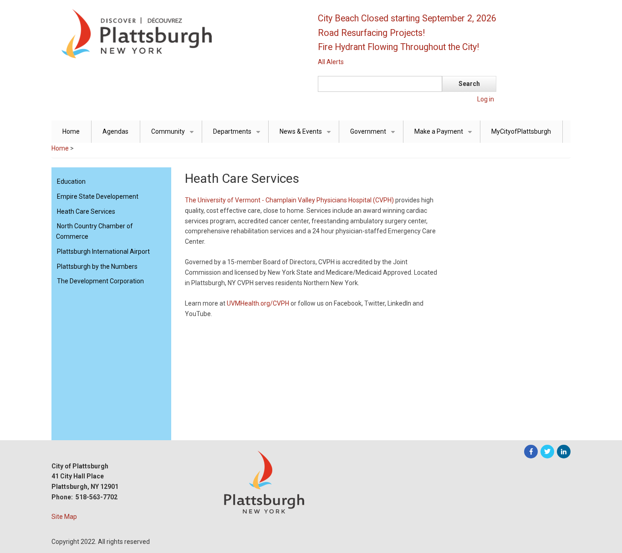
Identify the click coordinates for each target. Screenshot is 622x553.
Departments (238, 135)
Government (374, 135)
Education (71, 181)
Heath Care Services (86, 211)
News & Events (307, 135)
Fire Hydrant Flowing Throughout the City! (398, 47)
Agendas (115, 131)
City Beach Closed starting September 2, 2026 (407, 18)
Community (174, 135)
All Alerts (331, 61)
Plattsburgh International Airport (103, 251)
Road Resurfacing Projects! (371, 33)
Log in (485, 99)
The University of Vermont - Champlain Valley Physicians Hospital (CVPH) (289, 200)
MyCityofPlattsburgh (521, 131)
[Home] (176, 33)
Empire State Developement (97, 196)
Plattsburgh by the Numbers (97, 266)
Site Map (64, 516)
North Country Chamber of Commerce (94, 231)
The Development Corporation (100, 281)
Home (71, 131)
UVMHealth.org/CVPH (258, 303)
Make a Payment (444, 135)
